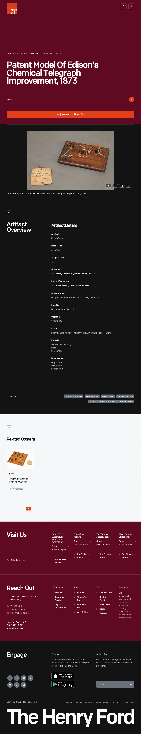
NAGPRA (69, 702)
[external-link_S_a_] (22, 606)
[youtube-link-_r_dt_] (10, 685)
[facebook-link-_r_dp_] (10, 678)
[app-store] (62, 676)
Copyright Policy (93, 702)
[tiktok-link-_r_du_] (17, 685)
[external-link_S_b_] (22, 609)
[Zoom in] (108, 186)
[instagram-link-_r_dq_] (17, 678)
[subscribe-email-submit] (131, 684)
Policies (78, 702)
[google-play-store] (62, 684)
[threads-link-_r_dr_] (23, 678)
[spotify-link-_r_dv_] (23, 685)
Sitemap (116, 702)
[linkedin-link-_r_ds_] (30, 678)
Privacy (107, 702)
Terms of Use (128, 702)
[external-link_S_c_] (22, 613)
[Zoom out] (115, 186)
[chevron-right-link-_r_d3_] (28, 508)
